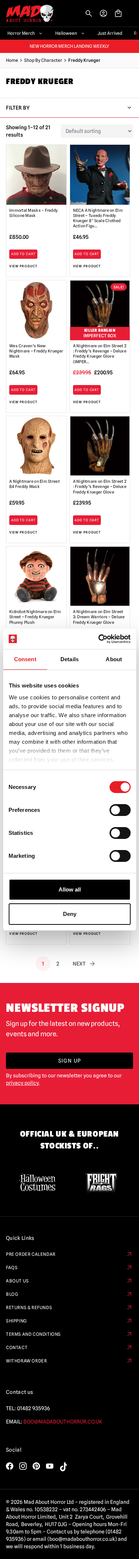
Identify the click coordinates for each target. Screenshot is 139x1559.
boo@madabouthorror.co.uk (62, 1422)
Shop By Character (43, 60)
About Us (17, 1281)
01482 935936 (33, 1408)
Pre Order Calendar (31, 1254)
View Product (23, 266)
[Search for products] (88, 13)
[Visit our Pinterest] (36, 1466)
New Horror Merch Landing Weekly (69, 46)
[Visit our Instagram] (23, 1466)
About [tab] (114, 659)
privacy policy (22, 1083)
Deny (69, 914)
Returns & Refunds (29, 1307)
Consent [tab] (25, 659)
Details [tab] (69, 659)
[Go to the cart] (118, 13)
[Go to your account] (103, 13)
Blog (12, 1294)
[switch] (119, 810)
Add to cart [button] (23, 254)
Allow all (70, 889)
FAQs (11, 1267)
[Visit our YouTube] (49, 1466)
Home (12, 60)
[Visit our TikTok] (63, 1466)
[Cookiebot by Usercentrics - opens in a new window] (98, 639)
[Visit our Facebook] (9, 1466)
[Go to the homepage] (26, 13)
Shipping (16, 1321)
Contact (16, 1347)
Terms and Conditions (33, 1334)
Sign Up (69, 1061)
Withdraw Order (26, 1361)
